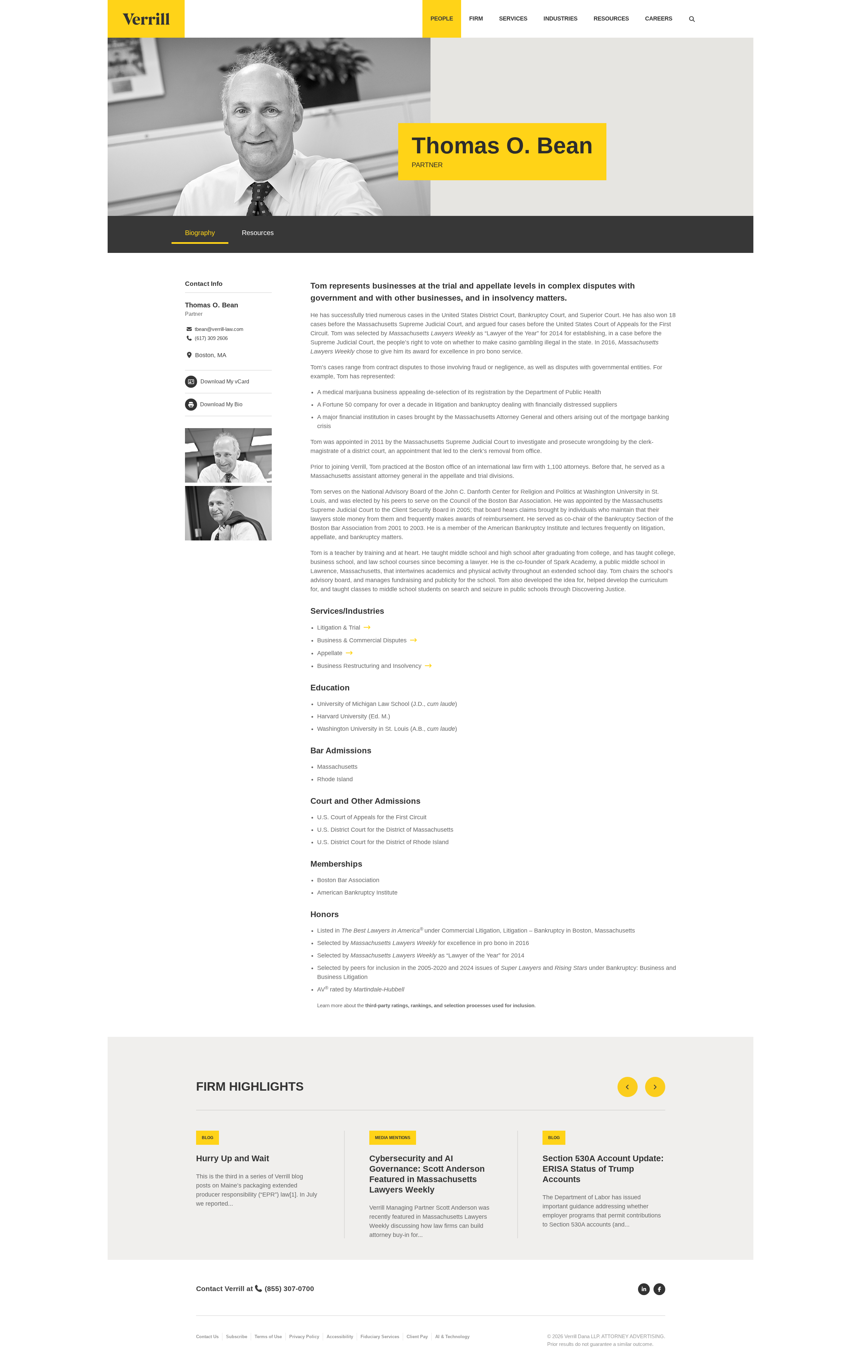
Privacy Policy (304, 1336)
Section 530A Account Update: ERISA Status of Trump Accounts (603, 1169)
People (441, 18)
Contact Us (207, 1336)
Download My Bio (220, 404)
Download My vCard (224, 381)
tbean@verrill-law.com (218, 329)
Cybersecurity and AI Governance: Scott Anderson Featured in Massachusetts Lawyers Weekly (427, 1174)
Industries (560, 18)
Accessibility (340, 1336)
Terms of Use (268, 1336)
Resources (611, 18)
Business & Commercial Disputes (362, 640)
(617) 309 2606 (210, 338)
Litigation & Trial (338, 627)
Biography (200, 232)
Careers (658, 18)
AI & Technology (452, 1336)
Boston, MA (209, 355)
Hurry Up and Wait (232, 1158)
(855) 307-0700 (289, 1288)
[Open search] (692, 19)
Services (513, 18)
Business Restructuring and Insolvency (369, 666)
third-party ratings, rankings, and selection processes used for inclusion (449, 1005)
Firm (476, 18)
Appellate (329, 653)
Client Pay (417, 1336)
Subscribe (236, 1336)
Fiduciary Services (380, 1336)
